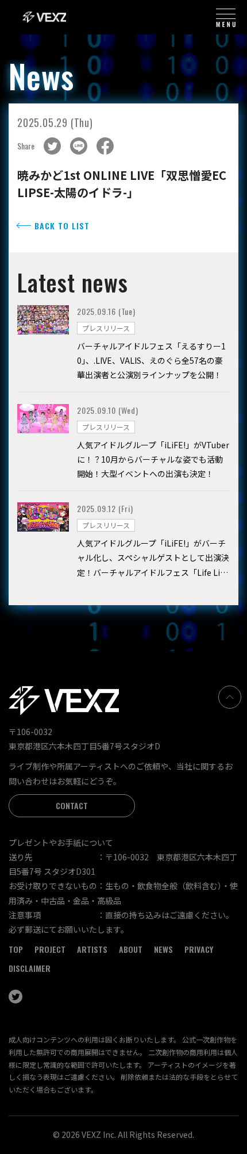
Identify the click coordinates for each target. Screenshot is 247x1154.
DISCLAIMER (30, 968)
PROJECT (49, 949)
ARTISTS (92, 949)
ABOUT (130, 949)
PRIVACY (198, 949)
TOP (16, 949)
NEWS (163, 949)
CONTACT (72, 805)
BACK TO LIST (62, 226)
